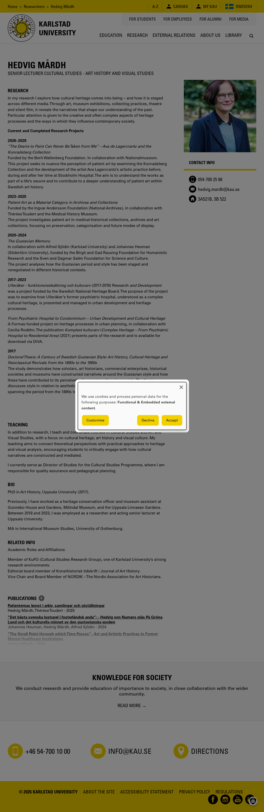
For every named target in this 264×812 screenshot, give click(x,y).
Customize (95, 420)
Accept (172, 420)
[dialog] (132, 406)
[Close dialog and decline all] (181, 385)
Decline (148, 420)
